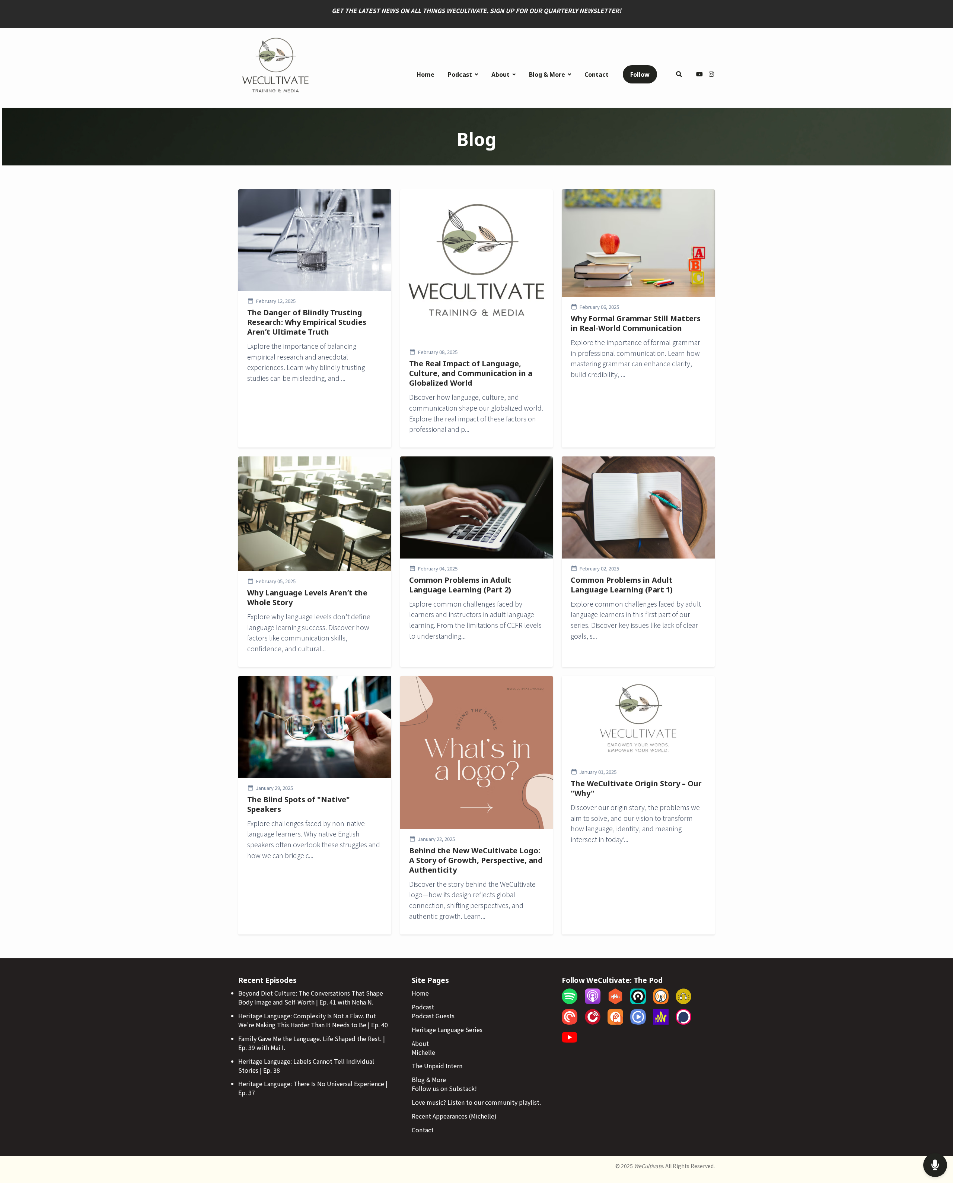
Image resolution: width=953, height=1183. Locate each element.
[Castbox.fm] (615, 1001)
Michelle (423, 1052)
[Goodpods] (683, 1001)
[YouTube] (569, 1042)
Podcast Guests (433, 1015)
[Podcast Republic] (638, 1022)
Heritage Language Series (447, 1029)
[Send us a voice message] (935, 1165)
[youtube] (699, 74)
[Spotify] (569, 1001)
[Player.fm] (592, 1022)
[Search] (678, 74)
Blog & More (547, 74)
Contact (596, 74)
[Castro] (638, 1001)
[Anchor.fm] (661, 1022)
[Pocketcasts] (569, 1022)
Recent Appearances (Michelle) (454, 1115)
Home (425, 74)
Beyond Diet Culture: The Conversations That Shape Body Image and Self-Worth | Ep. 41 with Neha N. (310, 997)
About (500, 74)
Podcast (460, 74)
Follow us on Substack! (444, 1088)
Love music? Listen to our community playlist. (476, 1102)
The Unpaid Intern (437, 1065)
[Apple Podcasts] (592, 1001)
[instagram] (710, 74)
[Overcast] (661, 1001)
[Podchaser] (683, 1022)
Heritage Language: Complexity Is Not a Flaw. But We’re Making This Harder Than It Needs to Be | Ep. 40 (313, 1020)
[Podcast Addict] (615, 1022)
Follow (640, 74)
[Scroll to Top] (935, 1135)
